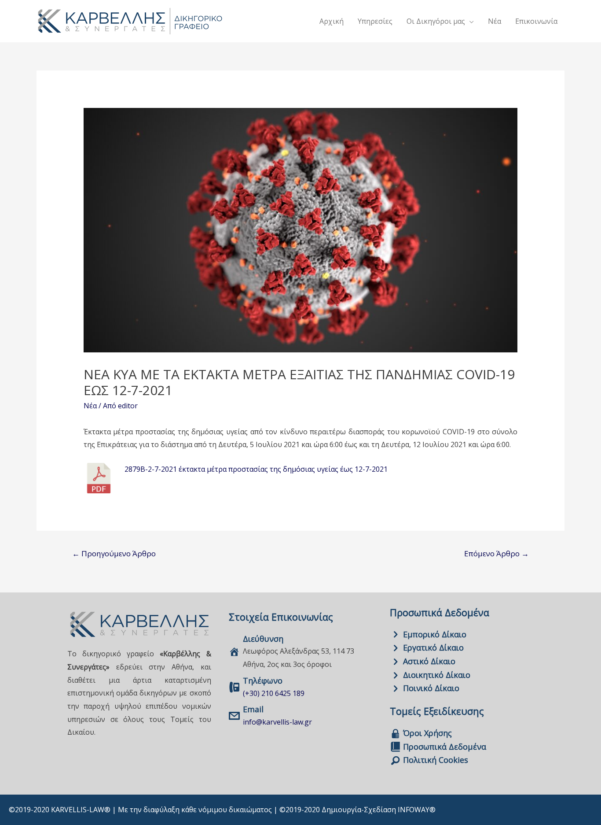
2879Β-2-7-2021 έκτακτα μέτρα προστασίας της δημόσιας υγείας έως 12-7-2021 (256, 469)
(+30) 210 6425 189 (273, 693)
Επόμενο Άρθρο (496, 553)
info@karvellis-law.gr (277, 722)
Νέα (90, 406)
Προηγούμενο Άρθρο (114, 553)
